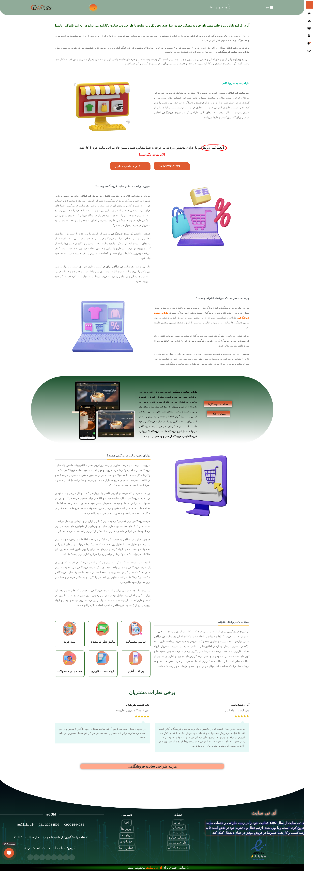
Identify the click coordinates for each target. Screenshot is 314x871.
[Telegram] (42, 857)
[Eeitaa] (30, 857)
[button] (172, 166)
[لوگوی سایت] (42, 7)
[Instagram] (54, 857)
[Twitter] (66, 857)
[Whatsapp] (36, 857)
